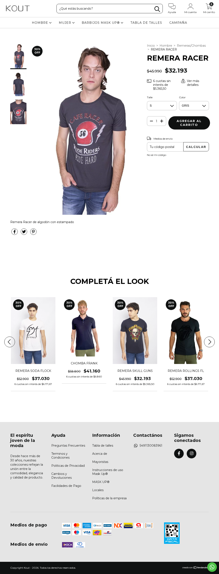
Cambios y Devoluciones (61, 476)
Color (182, 97)
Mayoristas (100, 462)
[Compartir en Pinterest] (33, 233)
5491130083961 (151, 445)
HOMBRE (40, 23)
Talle (149, 97)
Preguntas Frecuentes (68, 445)
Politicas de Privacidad (68, 466)
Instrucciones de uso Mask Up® (107, 472)
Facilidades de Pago (66, 486)
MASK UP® (101, 482)
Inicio (151, 46)
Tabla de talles (102, 445)
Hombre (166, 46)
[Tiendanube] (195, 568)
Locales (98, 490)
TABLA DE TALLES (146, 23)
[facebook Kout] (179, 453)
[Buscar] (157, 9)
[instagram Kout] (191, 453)
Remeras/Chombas (191, 46)
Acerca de (99, 454)
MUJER (65, 23)
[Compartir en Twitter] (24, 233)
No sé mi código (156, 155)
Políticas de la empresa (109, 498)
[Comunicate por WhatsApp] (212, 567)
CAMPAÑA (178, 23)
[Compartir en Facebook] (15, 233)
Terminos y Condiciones (60, 455)
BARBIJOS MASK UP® (101, 23)
